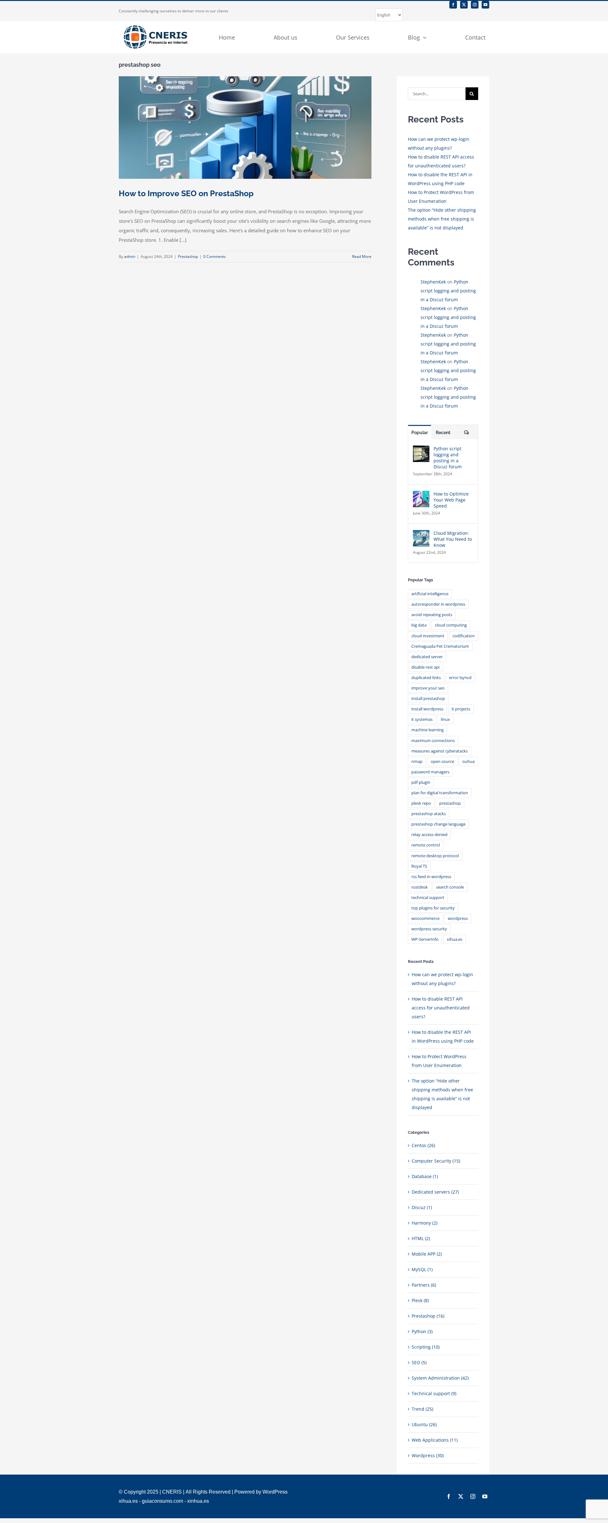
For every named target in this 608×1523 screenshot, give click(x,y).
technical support (427, 897)
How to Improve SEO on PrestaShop (186, 193)
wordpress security (429, 929)
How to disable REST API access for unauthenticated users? (441, 1008)
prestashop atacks (428, 813)
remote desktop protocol (435, 855)
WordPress (275, 1492)
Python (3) (422, 1331)
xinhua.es (198, 1501)
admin (129, 256)
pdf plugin (420, 782)
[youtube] (485, 5)
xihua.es (454, 939)
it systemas (422, 719)
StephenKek (433, 282)
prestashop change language (438, 824)
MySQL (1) (422, 1269)
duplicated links (426, 677)
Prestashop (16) (428, 1316)
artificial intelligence (429, 593)
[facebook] (453, 5)
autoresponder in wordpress (438, 604)
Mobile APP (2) (427, 1254)
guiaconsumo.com (162, 1501)
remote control (425, 845)
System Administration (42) (440, 1378)
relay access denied (429, 834)
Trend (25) (422, 1409)
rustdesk (419, 887)
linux (445, 719)
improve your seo (428, 688)
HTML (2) (421, 1238)
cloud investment (427, 636)
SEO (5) (419, 1362)
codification (464, 636)
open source (442, 761)
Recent (443, 432)
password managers (430, 772)
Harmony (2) (424, 1223)
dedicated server (427, 656)
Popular (419, 432)
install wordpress (427, 709)
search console (450, 887)
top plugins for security (433, 908)
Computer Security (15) (436, 1161)
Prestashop (188, 256)
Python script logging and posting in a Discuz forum (448, 291)
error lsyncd (460, 677)
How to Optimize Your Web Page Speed (451, 500)
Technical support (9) (434, 1393)
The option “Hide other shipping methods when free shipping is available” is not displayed (442, 219)
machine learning (427, 730)
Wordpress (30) (428, 1455)
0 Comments (214, 256)
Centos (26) (423, 1145)
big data (419, 625)
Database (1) (425, 1176)
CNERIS (172, 1492)
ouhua (468, 761)
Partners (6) (424, 1285)
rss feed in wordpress (431, 876)
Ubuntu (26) (424, 1424)
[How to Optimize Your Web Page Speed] (421, 495)
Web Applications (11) (435, 1440)
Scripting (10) (426, 1347)
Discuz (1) (422, 1207)
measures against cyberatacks (439, 751)
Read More (361, 256)
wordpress (458, 918)
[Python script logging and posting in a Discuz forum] (421, 450)
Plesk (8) (420, 1300)
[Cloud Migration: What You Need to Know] (421, 534)
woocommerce (425, 918)
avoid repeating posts (431, 614)
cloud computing (451, 625)
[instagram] (474, 5)
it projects (461, 709)
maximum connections (433, 740)
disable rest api (425, 667)
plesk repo (421, 803)
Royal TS (419, 866)
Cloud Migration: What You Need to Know (453, 539)
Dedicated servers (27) (435, 1192)
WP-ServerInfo (425, 939)
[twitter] (464, 5)
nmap (416, 761)
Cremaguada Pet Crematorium (440, 646)
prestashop (450, 803)
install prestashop (428, 698)
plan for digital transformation (439, 793)
